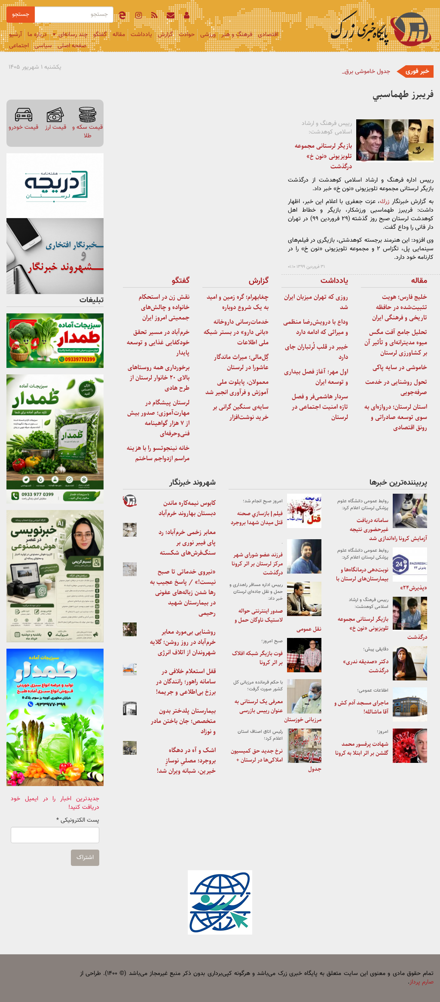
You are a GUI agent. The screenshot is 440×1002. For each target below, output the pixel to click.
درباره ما (37, 34)
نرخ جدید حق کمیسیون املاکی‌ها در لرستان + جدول (276, 760)
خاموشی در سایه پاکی (400, 367)
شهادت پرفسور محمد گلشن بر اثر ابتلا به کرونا (361, 749)
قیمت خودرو (23, 127)
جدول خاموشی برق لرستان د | (354, 71)
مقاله (119, 34)
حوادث (187, 34)
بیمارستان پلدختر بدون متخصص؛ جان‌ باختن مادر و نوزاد (183, 721)
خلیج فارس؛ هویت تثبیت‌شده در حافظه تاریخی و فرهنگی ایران (399, 307)
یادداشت (141, 34)
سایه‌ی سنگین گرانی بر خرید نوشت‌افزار (241, 412)
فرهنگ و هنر (236, 34)
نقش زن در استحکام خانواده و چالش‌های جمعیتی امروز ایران (164, 307)
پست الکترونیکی (77, 820)
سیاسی (43, 46)
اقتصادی (268, 34)
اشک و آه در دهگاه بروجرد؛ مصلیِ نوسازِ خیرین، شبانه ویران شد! (186, 760)
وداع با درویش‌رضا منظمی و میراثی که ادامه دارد (315, 327)
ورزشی (208, 34)
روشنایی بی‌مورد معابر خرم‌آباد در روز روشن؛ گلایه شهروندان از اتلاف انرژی (183, 642)
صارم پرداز (421, 982)
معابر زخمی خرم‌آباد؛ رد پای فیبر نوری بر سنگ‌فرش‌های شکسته (187, 542)
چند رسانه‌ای (72, 34)
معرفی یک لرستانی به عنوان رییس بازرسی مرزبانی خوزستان (278, 710)
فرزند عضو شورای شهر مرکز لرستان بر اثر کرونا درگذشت (257, 563)
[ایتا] (122, 16)
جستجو (20, 14)
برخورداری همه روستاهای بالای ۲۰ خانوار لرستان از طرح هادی (158, 377)
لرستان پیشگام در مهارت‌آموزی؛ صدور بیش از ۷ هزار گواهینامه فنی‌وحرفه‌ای (158, 418)
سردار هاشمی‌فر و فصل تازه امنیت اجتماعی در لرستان (320, 407)
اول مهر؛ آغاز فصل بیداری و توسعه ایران (316, 377)
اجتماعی (19, 46)
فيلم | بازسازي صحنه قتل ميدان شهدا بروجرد (257, 518)
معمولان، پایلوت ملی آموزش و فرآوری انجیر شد (237, 387)
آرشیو (15, 34)
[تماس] (170, 16)
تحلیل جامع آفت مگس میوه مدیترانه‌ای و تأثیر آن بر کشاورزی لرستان (395, 342)
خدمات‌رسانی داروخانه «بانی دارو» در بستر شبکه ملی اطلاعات (236, 332)
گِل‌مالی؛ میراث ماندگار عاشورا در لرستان (241, 362)
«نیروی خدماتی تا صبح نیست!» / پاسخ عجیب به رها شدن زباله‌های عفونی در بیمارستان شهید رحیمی (183, 592)
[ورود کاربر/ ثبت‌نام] (186, 16)
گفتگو (100, 34)
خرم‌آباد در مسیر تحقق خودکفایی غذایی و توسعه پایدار (158, 342)
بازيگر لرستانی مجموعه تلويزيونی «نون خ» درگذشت (323, 156)
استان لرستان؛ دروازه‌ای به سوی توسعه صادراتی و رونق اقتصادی (395, 417)
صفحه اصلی (72, 46)
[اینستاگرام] (139, 16)
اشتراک (85, 857)
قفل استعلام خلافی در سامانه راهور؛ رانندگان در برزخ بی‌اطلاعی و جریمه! (186, 681)
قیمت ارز (55, 127)
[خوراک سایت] (154, 16)
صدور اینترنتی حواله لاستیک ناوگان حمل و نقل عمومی (278, 620)
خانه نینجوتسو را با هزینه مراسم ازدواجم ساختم (158, 453)
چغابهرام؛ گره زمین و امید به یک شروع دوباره (238, 302)
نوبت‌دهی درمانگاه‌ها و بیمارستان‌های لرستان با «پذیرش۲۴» (381, 578)
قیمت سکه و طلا (87, 131)
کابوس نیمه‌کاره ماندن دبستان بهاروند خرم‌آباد (187, 508)
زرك (384, 201)
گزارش (165, 34)
